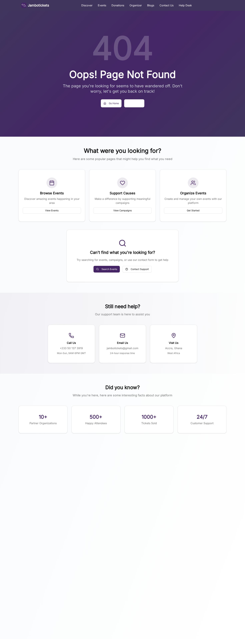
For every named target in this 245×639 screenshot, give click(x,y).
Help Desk (185, 5)
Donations (118, 5)
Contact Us (167, 5)
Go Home (114, 103)
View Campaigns (122, 210)
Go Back (137, 103)
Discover (86, 5)
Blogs (150, 5)
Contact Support (140, 269)
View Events (51, 210)
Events (102, 5)
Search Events (109, 269)
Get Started (193, 210)
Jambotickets (38, 5)
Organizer (136, 5)
